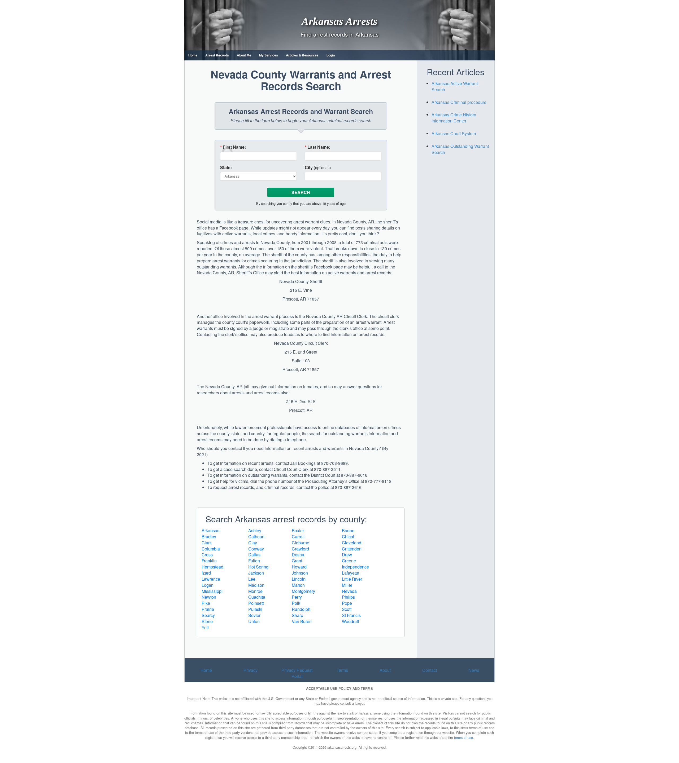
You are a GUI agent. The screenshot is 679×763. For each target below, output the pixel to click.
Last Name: (317, 147)
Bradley (209, 536)
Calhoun (256, 536)
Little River (352, 579)
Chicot (348, 536)
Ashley (254, 530)
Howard (299, 567)
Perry (297, 597)
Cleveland (351, 543)
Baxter (298, 530)
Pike (206, 603)
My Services (268, 55)
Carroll (298, 536)
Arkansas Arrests (339, 21)
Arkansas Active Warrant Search (455, 86)
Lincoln (299, 579)
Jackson (256, 573)
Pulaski (255, 609)
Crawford (300, 549)
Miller (347, 585)
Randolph (301, 609)
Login (331, 55)
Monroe (255, 591)
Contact (429, 670)
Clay (252, 543)
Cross (207, 555)
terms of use (463, 737)
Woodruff (350, 621)
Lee (251, 579)
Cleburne (300, 543)
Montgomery (303, 591)
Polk (296, 603)
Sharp (297, 615)
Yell (205, 627)
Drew (347, 555)
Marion (298, 585)
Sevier (254, 615)
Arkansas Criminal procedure (459, 102)
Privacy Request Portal (296, 673)
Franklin (209, 561)
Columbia (211, 549)
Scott (346, 609)
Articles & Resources (302, 55)
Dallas (254, 555)
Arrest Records (217, 55)
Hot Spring (258, 567)
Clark (207, 543)
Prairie (208, 609)
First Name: (233, 147)
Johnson (300, 573)
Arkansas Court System (454, 133)
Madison (256, 585)
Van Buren (302, 621)
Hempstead (212, 567)
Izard (206, 573)
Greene (349, 561)
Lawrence (211, 579)
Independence (355, 567)
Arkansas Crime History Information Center (454, 118)
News (473, 670)
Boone (348, 530)
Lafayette (350, 573)
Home (192, 55)
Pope (347, 603)
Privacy (250, 670)
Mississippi (212, 591)
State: (226, 167)
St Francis (351, 615)
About (385, 670)
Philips (348, 597)
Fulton (254, 561)
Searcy (208, 615)
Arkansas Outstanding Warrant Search (460, 149)
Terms (342, 670)
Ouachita (256, 597)
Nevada (349, 591)
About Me (244, 55)
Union (254, 621)
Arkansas (210, 530)
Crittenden (352, 549)
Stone (207, 621)
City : (318, 167)
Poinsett (256, 603)
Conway (256, 549)
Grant (297, 561)
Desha (298, 555)
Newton (209, 597)
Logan (208, 585)
